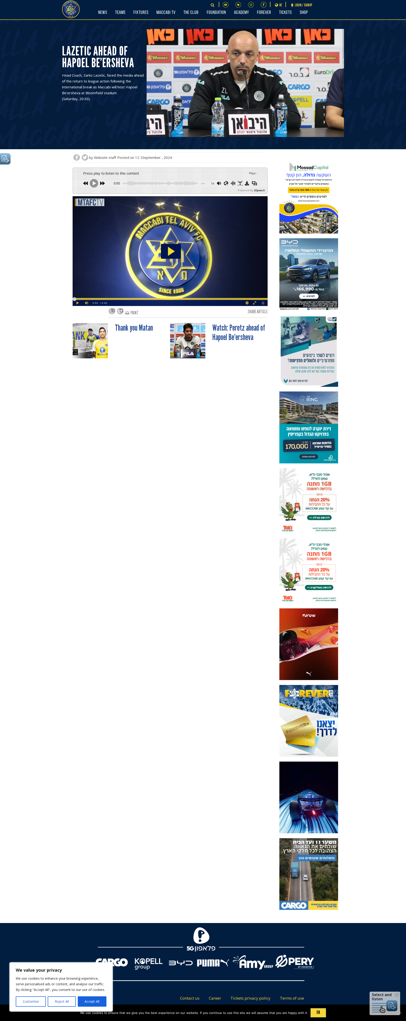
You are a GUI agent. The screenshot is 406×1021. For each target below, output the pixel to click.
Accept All (92, 1001)
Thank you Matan (134, 328)
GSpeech (259, 190)
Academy (241, 12)
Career (215, 998)
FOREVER (264, 12)
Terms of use (292, 998)
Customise (31, 1001)
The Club (191, 12)
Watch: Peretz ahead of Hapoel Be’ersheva (238, 332)
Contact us (189, 998)
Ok (318, 1012)
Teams (120, 12)
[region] (61, 987)
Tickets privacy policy (250, 998)
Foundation (216, 12)
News (102, 12)
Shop (304, 12)
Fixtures (140, 12)
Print (134, 313)
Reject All (62, 1001)
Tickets (285, 12)
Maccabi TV (166, 12)
